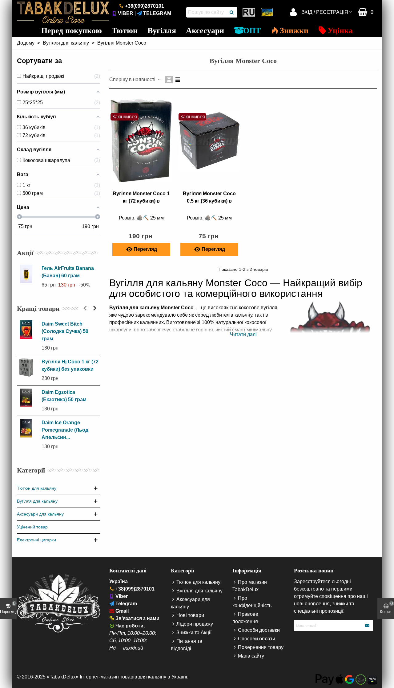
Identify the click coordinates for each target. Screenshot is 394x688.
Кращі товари (38, 308)
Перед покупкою (71, 30)
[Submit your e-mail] (367, 625)
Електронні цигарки (36, 539)
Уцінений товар (32, 526)
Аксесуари (205, 30)
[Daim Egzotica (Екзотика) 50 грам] (27, 398)
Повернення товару (260, 647)
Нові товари (190, 615)
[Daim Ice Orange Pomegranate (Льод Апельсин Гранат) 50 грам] (27, 428)
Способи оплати (256, 638)
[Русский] (249, 12)
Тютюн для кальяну (36, 488)
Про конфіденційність (251, 601)
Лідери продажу (194, 624)
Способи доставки (259, 630)
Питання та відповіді (186, 645)
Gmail (122, 611)
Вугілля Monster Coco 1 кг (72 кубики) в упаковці (141, 201)
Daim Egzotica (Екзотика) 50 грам (64, 395)
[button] (85, 308)
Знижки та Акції (193, 632)
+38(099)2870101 (144, 6)
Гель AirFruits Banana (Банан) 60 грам (68, 272)
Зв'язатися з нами (137, 618)
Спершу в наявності (133, 79)
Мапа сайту (251, 655)
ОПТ (252, 30)
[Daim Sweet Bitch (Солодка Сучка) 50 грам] (27, 329)
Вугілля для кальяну (37, 501)
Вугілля (161, 30)
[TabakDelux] (63, 12)
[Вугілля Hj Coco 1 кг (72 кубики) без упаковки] (27, 367)
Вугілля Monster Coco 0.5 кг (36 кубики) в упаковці (209, 201)
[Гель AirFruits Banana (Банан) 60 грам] (27, 274)
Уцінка (340, 30)
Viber (125, 13)
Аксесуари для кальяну (40, 514)
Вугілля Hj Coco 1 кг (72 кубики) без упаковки (70, 365)
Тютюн (125, 30)
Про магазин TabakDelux (249, 585)
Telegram (157, 13)
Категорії (31, 470)
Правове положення (245, 617)
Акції (25, 253)
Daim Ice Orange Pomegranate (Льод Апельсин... (65, 430)
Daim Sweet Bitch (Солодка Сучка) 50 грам (65, 331)
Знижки (294, 30)
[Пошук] (232, 12)
